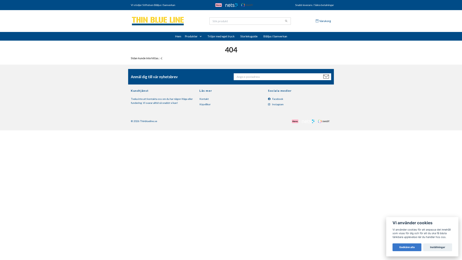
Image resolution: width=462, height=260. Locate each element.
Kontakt (204, 100)
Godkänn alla (407, 247)
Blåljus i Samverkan (275, 37)
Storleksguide (249, 37)
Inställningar (437, 247)
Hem (178, 37)
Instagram (277, 105)
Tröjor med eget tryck (221, 37)
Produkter (191, 37)
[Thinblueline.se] (181, 22)
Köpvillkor (205, 105)
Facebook (277, 100)
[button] (201, 37)
